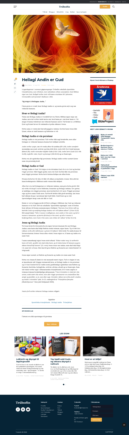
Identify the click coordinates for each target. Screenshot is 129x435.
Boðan (72, 12)
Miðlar (59, 414)
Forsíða (43, 406)
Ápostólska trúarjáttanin (41, 302)
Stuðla (105, 6)
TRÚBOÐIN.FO (102, 1)
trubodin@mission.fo (81, 408)
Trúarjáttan (67, 302)
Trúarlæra (43, 85)
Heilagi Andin (56, 302)
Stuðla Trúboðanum (47, 410)
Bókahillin (60, 12)
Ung (66, 12)
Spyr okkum (52, 324)
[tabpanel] (30, 359)
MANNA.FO (118, 1)
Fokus (59, 406)
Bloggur (52, 12)
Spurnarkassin (82, 12)
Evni (58, 408)
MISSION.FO (93, 1)
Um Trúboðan (45, 412)
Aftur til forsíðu (30, 6)
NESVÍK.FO (111, 1)
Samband (44, 416)
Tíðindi (44, 12)
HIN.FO (124, 1)
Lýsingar (43, 414)
